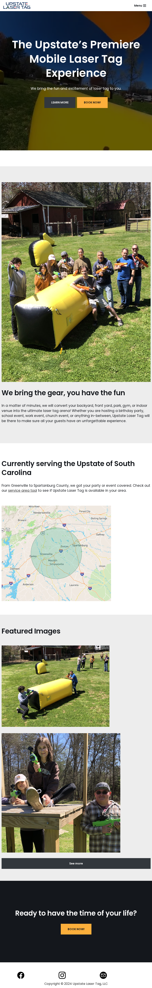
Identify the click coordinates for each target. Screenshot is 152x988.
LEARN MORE (59, 102)
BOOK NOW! (76, 929)
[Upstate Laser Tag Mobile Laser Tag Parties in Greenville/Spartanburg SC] (17, 5)
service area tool (22, 490)
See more (76, 863)
